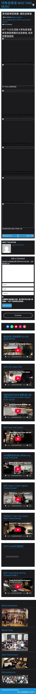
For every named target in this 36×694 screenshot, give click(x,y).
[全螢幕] (30, 357)
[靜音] (27, 357)
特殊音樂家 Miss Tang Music (16, 4)
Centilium (24, 692)
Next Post (29, 236)
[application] (18, 350)
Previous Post (8, 236)
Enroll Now (18, 315)
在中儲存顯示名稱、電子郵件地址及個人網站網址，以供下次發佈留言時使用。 (17, 300)
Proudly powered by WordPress (10, 690)
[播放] (6, 357)
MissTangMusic (17, 17)
